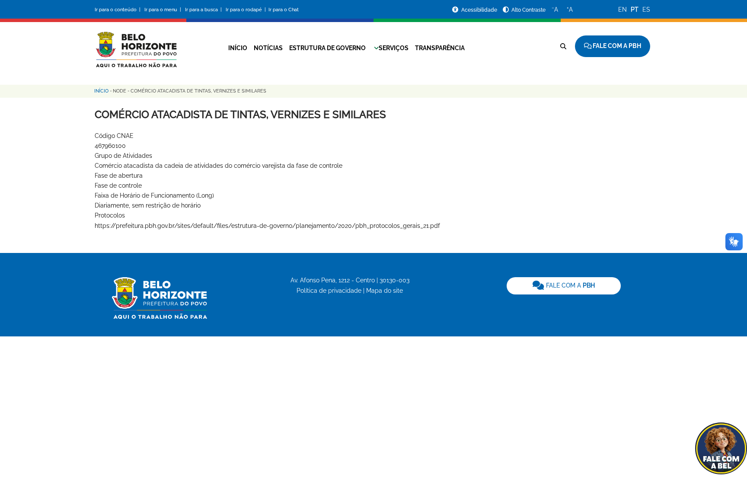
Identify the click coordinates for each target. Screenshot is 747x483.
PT (634, 9)
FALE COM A (569, 285)
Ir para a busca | (204, 10)
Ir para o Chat (283, 10)
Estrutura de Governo (327, 48)
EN (622, 9)
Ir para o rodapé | (246, 10)
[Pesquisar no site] (563, 46)
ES (646, 9)
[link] (564, 285)
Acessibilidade (479, 10)
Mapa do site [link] (384, 290)
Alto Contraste (528, 10)
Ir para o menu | (163, 10)
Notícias (268, 48)
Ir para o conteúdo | (119, 10)
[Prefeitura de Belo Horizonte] (136, 44)
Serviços (394, 48)
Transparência (440, 48)
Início (237, 48)
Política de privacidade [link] (329, 290)
